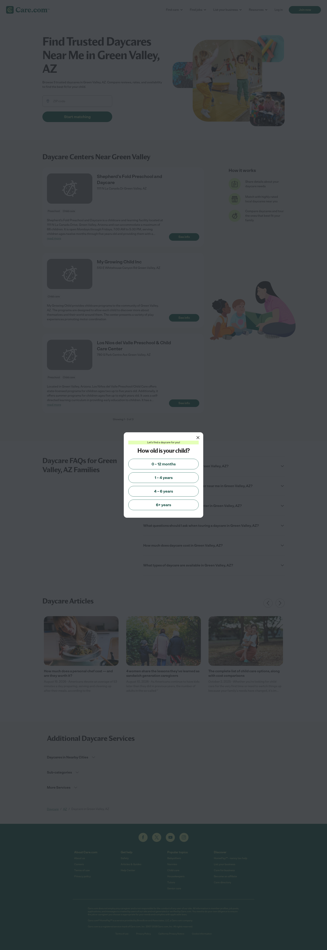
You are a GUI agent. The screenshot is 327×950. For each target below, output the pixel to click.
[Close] (198, 438)
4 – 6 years (163, 491)
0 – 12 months (164, 464)
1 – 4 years (164, 477)
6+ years (163, 505)
